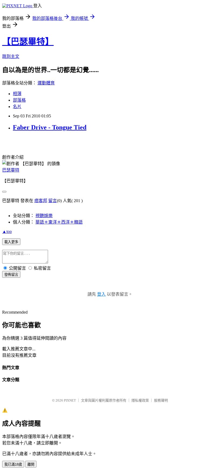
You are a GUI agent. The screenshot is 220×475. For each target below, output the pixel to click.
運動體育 (46, 83)
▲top (7, 231)
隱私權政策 (140, 400)
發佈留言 (11, 275)
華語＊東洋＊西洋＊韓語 (59, 222)
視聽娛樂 (44, 215)
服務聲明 (161, 400)
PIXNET (70, 400)
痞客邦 (40, 200)
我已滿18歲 (13, 464)
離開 (30, 464)
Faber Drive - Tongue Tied (49, 127)
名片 (17, 106)
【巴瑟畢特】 (28, 41)
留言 (52, 200)
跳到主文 (10, 56)
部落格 (19, 100)
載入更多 (11, 242)
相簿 (17, 93)
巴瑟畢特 (10, 170)
